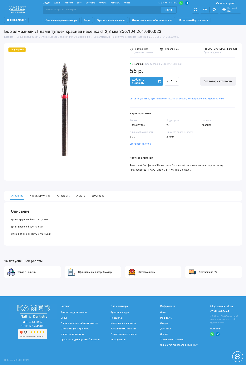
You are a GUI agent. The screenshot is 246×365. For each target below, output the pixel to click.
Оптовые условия (139, 98)
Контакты (115, 3)
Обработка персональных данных (179, 345)
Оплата (102, 3)
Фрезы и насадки (120, 312)
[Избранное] (214, 9)
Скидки (46, 3)
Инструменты (118, 339)
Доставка (90, 3)
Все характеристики (140, 143)
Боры (87, 20)
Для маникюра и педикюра (61, 20)
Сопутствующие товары (124, 334)
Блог (79, 3)
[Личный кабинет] (195, 9)
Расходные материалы (123, 328)
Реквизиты (166, 318)
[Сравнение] (204, 9)
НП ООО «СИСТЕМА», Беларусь (221, 49)
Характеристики (40, 195)
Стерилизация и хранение (75, 328)
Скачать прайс (225, 3)
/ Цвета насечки (158, 98)
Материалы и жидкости (123, 323)
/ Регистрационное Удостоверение (205, 98)
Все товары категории (218, 81)
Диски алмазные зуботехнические (152, 20)
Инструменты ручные (72, 334)
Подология (117, 318)
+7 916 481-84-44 (166, 3)
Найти (168, 9)
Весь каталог (18, 20)
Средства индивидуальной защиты (80, 339)
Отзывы (63, 195)
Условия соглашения (172, 339)
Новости (69, 3)
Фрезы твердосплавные (111, 20)
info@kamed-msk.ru (221, 306)
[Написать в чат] (238, 357)
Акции (57, 3)
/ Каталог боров (177, 98)
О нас (127, 3)
